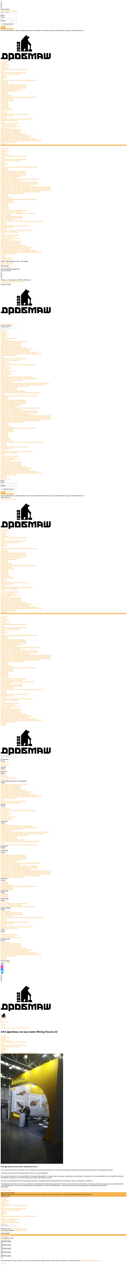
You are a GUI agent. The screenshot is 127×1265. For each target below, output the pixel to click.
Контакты (4, 255)
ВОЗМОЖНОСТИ (6, 381)
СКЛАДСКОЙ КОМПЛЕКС (9, 389)
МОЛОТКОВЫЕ (6, 108)
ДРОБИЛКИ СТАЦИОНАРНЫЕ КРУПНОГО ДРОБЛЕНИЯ (19, 182)
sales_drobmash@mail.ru (8, 10)
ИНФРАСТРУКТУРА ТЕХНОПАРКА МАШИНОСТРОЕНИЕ (19, 378)
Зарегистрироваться (7, 29)
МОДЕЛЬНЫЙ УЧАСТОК (9, 142)
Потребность (5, 369)
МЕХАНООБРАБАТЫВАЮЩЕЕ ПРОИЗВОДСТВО (17, 136)
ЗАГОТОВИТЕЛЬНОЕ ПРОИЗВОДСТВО (14, 134)
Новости (3, 256)
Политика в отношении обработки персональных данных (19, 80)
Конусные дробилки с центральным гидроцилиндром (18, 213)
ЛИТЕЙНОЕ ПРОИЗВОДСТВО (10, 131)
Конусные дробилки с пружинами (11, 212)
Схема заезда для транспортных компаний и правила (18, 364)
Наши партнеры (6, 372)
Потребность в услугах (8, 371)
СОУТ (2, 78)
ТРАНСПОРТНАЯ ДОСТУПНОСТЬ (12, 380)
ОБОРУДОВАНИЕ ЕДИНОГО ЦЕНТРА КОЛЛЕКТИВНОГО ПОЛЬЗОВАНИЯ (25, 383)
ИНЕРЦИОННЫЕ (6, 95)
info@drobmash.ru (6, 281)
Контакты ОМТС (6, 367)
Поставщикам (5, 363)
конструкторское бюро (8, 125)
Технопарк (4, 77)
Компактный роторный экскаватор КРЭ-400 (15, 114)
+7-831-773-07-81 (6, 264)
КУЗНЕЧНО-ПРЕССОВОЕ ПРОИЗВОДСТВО (15, 137)
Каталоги (3, 112)
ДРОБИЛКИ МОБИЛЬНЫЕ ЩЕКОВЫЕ (13, 85)
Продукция (4, 168)
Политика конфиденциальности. (91, 1260)
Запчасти (4, 111)
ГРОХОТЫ (4, 92)
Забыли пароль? (6, 25)
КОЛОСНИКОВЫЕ (7, 98)
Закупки (3, 75)
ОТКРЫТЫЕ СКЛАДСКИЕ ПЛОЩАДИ (13, 391)
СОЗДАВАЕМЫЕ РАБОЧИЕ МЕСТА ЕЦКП (14, 386)
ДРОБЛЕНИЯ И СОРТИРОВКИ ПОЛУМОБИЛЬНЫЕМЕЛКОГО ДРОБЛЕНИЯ (25, 188)
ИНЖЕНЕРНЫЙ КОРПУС (9, 388)
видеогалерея (5, 67)
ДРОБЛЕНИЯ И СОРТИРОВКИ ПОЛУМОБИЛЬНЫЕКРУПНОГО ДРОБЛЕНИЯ (26, 187)
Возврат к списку (6, 1190)
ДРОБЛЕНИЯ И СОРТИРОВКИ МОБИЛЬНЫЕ (15, 185)
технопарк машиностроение (10, 123)
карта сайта (4, 1236)
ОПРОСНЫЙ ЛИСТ (7, 115)
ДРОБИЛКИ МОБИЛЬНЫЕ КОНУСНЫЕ (13, 88)
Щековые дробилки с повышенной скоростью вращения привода (22, 221)
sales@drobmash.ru (7, 263)
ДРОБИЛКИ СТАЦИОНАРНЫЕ (11, 181)
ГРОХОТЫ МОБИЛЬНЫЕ (9, 91)
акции (2, 71)
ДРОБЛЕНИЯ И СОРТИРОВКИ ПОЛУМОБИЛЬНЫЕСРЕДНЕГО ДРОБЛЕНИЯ (26, 190)
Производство (5, 239)
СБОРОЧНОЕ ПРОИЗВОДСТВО (11, 129)
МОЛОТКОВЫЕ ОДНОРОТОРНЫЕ (12, 218)
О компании (4, 148)
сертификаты (5, 64)
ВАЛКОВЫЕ (4, 94)
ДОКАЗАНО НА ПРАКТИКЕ (9, 232)
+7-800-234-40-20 (6, 258)
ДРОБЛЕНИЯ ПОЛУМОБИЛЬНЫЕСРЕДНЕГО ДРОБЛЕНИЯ (20, 191)
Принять (3, 1263)
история (3, 63)
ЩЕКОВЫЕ (4, 103)
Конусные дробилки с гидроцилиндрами (13, 210)
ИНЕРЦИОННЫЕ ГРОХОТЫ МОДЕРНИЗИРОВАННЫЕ (18, 97)
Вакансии (4, 337)
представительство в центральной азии (13, 72)
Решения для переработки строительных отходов (17, 119)
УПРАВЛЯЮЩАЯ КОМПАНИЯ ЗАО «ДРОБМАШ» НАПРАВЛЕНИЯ (22, 385)
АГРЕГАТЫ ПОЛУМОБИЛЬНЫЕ (11, 89)
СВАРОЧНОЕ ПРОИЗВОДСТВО (11, 133)
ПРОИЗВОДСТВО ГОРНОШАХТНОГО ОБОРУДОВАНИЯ (19, 139)
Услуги (3, 233)
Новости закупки (6, 374)
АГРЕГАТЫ (4, 83)
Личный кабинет (6, 962)
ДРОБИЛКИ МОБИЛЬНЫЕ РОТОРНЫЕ (13, 86)
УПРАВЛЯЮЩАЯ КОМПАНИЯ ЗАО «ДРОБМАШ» (17, 377)
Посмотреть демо (6, 1241)
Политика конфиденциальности (11, 74)
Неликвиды (4, 366)
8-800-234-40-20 (6, 283)
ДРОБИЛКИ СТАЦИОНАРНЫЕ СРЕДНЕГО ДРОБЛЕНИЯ (19, 184)
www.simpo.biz (5, 1239)
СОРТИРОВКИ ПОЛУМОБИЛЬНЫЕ (12, 193)
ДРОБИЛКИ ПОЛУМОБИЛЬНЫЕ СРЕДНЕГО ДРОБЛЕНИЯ (20, 179)
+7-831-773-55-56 (6, 267)
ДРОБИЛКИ (4, 102)
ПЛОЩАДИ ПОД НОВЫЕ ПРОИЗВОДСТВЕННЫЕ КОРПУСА (20, 392)
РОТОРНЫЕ (5, 105)
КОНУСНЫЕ (5, 106)
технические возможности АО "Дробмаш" (14, 69)
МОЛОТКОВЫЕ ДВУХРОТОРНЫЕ (12, 216)
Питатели (4, 117)
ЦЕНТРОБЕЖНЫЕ (7, 109)
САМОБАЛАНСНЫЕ (7, 100)
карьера (3, 66)
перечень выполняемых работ (10, 126)
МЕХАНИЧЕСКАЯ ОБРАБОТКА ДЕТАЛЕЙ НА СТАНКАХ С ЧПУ (21, 140)
